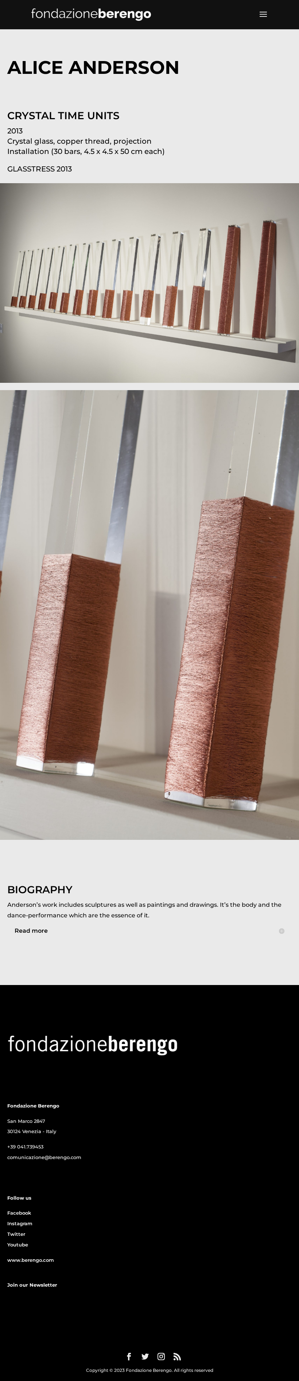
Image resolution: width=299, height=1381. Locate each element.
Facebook (19, 1213)
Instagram (19, 1223)
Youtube (17, 1245)
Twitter (16, 1234)
